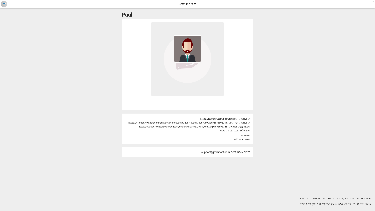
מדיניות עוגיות (305, 198)
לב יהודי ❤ (350, 204)
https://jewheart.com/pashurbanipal (218, 118)
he (242, 135)
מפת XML (355, 198)
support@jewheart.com (215, 152)
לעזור (346, 198)
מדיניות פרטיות (335, 198)
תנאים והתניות (320, 198)
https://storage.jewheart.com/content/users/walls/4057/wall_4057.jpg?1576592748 (183, 126)
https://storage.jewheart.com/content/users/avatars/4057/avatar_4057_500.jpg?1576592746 (177, 122)
